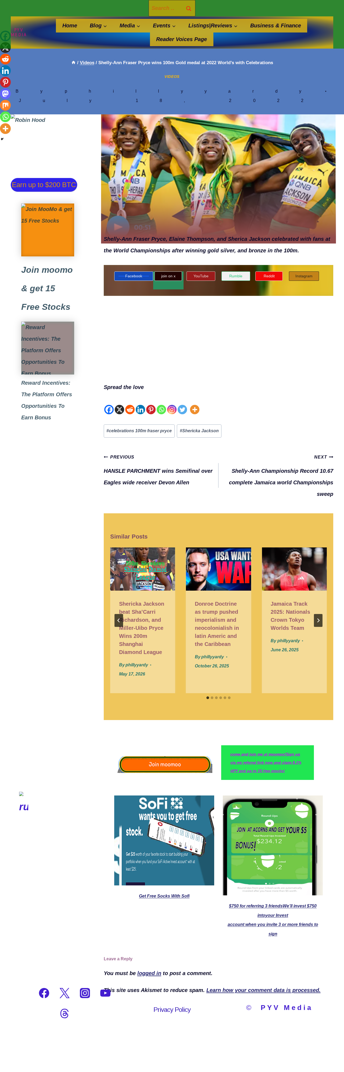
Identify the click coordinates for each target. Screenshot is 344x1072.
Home (69, 25)
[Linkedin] (140, 404)
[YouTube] (105, 993)
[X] (119, 404)
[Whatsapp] (161, 404)
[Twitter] (182, 404)
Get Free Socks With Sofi (164, 896)
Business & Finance (275, 25)
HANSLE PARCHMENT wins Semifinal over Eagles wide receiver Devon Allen (158, 470)
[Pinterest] (151, 404)
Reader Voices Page (181, 39)
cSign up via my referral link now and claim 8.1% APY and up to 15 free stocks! (265, 762)
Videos (172, 76)
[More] (194, 404)
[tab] (207, 697)
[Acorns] (47, 348)
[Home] (73, 62)
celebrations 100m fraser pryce (139, 430)
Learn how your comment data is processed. (263, 990)
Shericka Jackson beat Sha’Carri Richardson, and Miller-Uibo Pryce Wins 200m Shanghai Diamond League (141, 628)
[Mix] (5, 105)
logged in (149, 973)
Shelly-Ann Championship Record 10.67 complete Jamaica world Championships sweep (281, 476)
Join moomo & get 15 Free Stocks (47, 288)
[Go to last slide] (118, 620)
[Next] (318, 620)
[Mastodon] (5, 93)
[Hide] (2, 139)
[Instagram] (172, 404)
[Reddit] (130, 404)
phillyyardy (194, 91)
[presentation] (142, 569)
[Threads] (64, 1013)
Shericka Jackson (199, 430)
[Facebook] (109, 404)
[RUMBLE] (23, 993)
